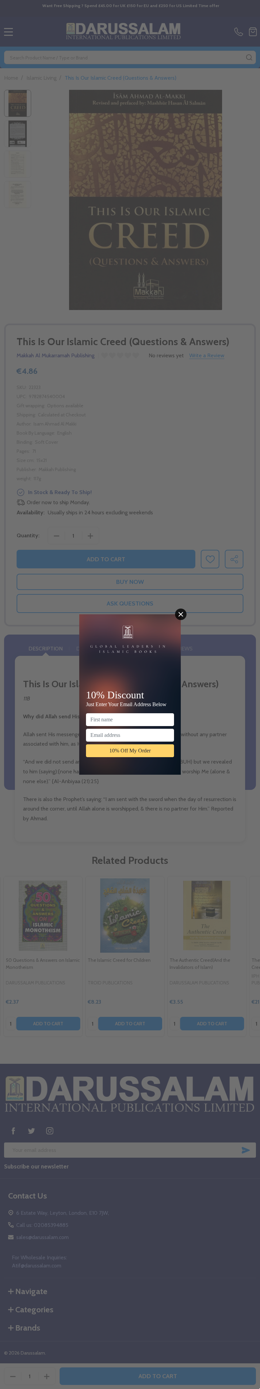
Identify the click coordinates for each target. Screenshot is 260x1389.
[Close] (181, 614)
